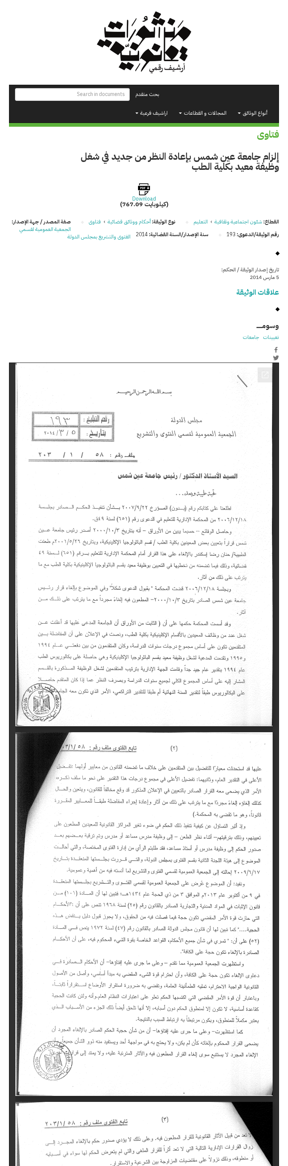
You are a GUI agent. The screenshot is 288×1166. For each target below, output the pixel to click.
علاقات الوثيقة (257, 292)
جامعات (251, 337)
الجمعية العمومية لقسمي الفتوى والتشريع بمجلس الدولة (75, 233)
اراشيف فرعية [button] (153, 113)
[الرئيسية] (144, 42)
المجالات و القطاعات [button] (204, 113)
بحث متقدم (147, 94)
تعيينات (271, 337)
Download (144, 199)
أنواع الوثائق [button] (254, 113)
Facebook (276, 350)
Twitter (276, 358)
